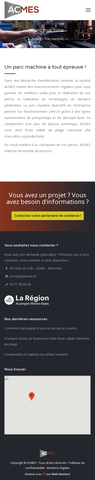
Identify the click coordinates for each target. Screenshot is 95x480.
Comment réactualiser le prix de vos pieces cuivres (40, 328)
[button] (31, 396)
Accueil (36, 39)
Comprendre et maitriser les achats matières (36, 354)
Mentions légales (58, 468)
